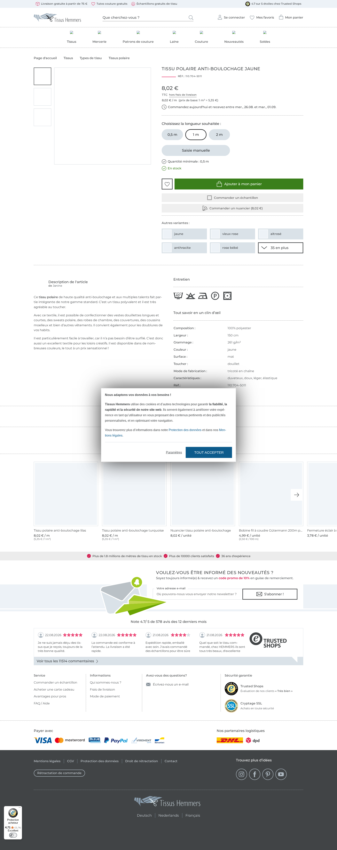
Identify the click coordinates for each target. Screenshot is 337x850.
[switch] (13, 835)
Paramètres (174, 452)
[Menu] (19, 808)
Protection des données (185, 430)
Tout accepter (209, 452)
